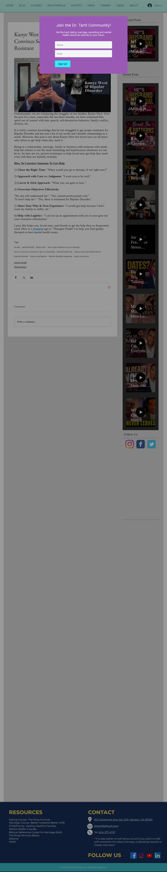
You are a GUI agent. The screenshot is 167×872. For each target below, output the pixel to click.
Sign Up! (62, 63)
